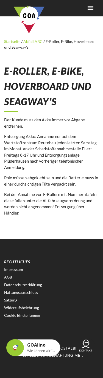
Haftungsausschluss (21, 292)
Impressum (13, 269)
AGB (8, 277)
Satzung (10, 300)
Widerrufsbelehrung (21, 307)
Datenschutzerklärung (23, 284)
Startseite (12, 41)
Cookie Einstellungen (22, 315)
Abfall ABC (33, 41)
